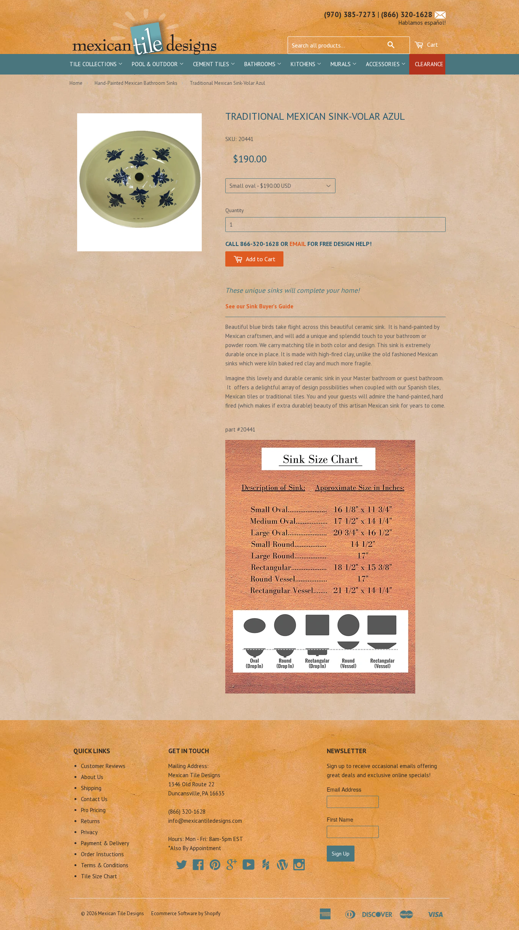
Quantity (234, 210)
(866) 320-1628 (406, 14)
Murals (341, 64)
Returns (90, 821)
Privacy (89, 832)
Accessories (383, 64)
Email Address (344, 789)
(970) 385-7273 (349, 14)
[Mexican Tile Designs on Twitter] (181, 867)
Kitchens (304, 64)
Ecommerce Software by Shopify (185, 913)
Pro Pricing (93, 810)
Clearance (429, 64)
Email (298, 244)
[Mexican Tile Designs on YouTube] (249, 867)
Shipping (91, 788)
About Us (92, 777)
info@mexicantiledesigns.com (205, 820)
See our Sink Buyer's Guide (259, 306)
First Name (340, 819)
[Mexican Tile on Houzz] (265, 864)
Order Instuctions (102, 854)
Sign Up (341, 853)
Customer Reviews (103, 766)
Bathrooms (260, 64)
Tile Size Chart (99, 876)
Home (76, 83)
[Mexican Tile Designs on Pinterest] (215, 867)
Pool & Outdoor (155, 64)
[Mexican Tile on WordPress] (282, 864)
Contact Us (94, 799)
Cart (432, 44)
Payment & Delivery (105, 843)
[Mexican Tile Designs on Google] (231, 867)
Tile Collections (94, 64)
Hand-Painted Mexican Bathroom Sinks (136, 83)
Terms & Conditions (104, 865)
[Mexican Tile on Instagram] (299, 864)
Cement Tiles (212, 64)
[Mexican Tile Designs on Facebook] (198, 867)
